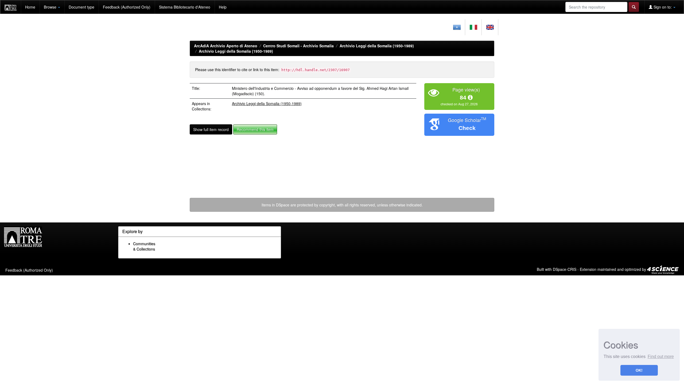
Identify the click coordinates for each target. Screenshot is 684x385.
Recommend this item (255, 129)
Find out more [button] (661, 356)
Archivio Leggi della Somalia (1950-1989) (377, 45)
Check (467, 128)
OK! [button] (639, 370)
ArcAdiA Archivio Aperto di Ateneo (225, 45)
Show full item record (211, 129)
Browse (50, 7)
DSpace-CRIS (564, 269)
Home (30, 7)
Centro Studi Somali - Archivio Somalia (298, 45)
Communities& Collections (144, 246)
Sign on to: (662, 7)
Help (223, 7)
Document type (81, 7)
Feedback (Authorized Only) (126, 7)
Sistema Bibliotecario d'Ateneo (184, 7)
